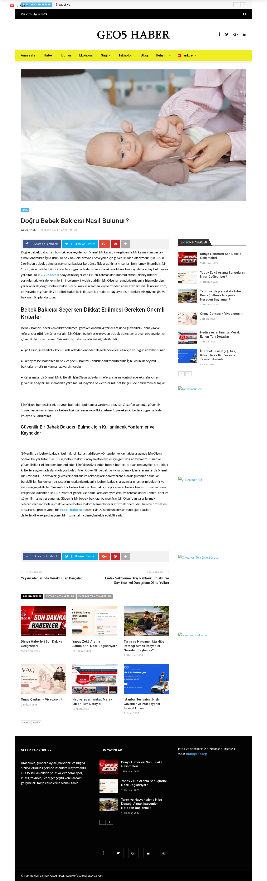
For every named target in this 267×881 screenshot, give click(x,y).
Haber (48, 55)
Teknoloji (125, 55)
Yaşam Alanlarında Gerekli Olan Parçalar (51, 578)
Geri (26, 722)
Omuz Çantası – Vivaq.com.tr (42, 699)
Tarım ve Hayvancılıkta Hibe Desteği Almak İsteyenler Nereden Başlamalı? (144, 646)
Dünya (66, 55)
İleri (35, 722)
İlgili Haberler (32, 596)
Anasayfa (28, 55)
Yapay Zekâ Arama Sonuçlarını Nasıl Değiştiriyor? (223, 275)
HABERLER (64, 875)
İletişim (161, 55)
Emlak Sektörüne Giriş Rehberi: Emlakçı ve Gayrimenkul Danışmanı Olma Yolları (137, 580)
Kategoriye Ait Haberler (94, 596)
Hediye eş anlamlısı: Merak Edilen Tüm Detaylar (220, 334)
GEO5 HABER (29, 230)
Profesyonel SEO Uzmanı (87, 875)
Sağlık (105, 55)
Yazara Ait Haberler (60, 596)
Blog (144, 55)
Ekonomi (86, 55)
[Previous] (181, 373)
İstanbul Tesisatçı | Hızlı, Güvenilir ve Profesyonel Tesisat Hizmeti (142, 704)
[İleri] (188, 373)
